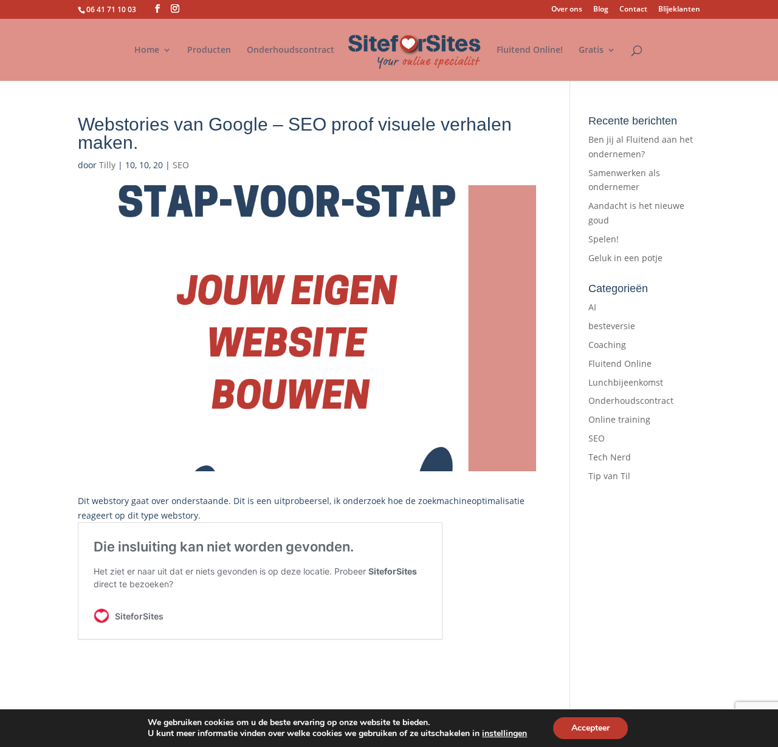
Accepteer (590, 728)
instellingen (504, 733)
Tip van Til (609, 476)
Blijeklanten (679, 9)
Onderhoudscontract (290, 50)
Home (146, 50)
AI (592, 307)
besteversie (611, 326)
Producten (209, 50)
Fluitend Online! (530, 50)
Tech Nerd (609, 457)
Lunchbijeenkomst (625, 382)
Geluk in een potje (625, 258)
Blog (600, 9)
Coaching (607, 344)
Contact (633, 9)
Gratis (591, 50)
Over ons (566, 9)
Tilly (107, 165)
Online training (619, 419)
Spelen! (603, 239)
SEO (181, 165)
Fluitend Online (620, 363)
